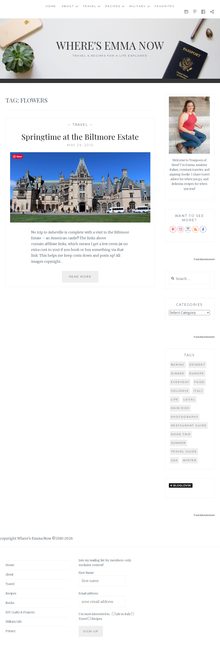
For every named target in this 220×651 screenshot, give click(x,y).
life (175, 399)
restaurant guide (189, 425)
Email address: (89, 593)
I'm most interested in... (95, 614)
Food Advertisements (205, 259)
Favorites (164, 6)
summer (178, 442)
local (189, 399)
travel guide (184, 451)
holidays (180, 390)
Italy (198, 390)
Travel (89, 6)
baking (178, 364)
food (199, 382)
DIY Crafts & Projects (20, 612)
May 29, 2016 (80, 145)
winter (190, 460)
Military (137, 6)
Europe (196, 373)
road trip (181, 434)
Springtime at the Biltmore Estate (80, 136)
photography (185, 416)
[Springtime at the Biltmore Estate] (80, 221)
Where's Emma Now (110, 45)
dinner (178, 373)
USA (174, 460)
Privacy (10, 631)
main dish (180, 408)
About (68, 6)
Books (10, 603)
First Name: (86, 573)
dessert (197, 364)
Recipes (113, 6)
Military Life (14, 621)
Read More (83, 279)
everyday (180, 382)
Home (51, 6)
